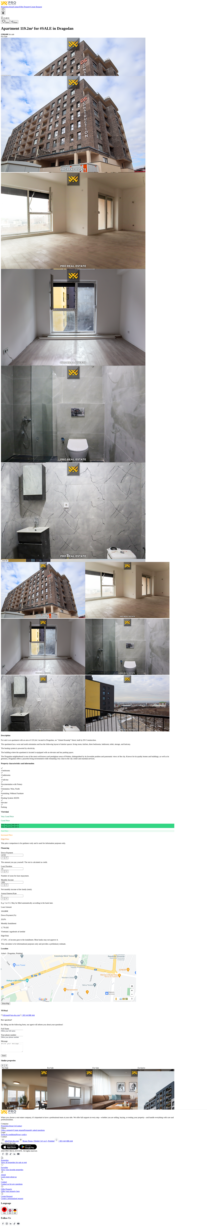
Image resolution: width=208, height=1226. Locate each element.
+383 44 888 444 (28, 1015)
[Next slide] (6, 1065)
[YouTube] (18, 1155)
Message (4, 1041)
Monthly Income (7, 880)
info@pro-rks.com (12, 1141)
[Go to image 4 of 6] (8, 75)
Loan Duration (6, 866)
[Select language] (3, 13)
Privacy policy (21, 1135)
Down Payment (7, 853)
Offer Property (24, 7)
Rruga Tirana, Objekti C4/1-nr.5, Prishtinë (39, 1141)
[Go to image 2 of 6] (4, 75)
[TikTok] (11, 1155)
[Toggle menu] (2, 16)
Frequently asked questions (34, 1130)
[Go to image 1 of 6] (2, 75)
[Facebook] (3, 1155)
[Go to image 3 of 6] (6, 75)
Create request (18, 1130)
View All (4, 561)
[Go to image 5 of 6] (10, 75)
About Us (12, 1126)
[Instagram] (7, 1155)
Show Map (5, 1003)
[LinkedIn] (14, 1155)
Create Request (36, 7)
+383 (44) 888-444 (65, 1141)
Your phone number (8, 1035)
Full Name (5, 1029)
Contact (16, 7)
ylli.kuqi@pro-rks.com (11, 1015)
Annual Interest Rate (9, 893)
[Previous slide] (2, 1065)
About (11, 7)
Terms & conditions (8, 1135)
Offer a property (7, 1130)
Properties (5, 7)
